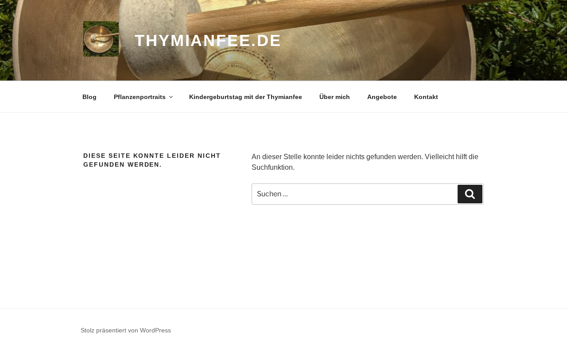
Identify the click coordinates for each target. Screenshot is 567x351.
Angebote (382, 96)
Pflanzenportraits (140, 96)
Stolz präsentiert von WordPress (126, 330)
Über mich (334, 96)
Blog (89, 96)
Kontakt (426, 96)
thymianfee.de (208, 40)
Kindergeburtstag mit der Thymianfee (245, 96)
